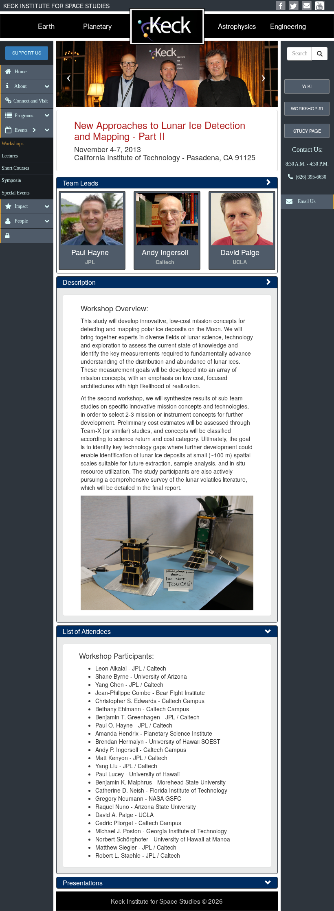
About (19, 86)
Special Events (16, 193)
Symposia (11, 180)
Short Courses (15, 168)
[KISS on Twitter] (294, 5)
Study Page (307, 130)
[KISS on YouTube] (320, 5)
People (20, 221)
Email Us (305, 201)
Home (19, 71)
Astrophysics (237, 26)
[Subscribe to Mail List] (307, 5)
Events (20, 130)
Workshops (13, 143)
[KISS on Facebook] (281, 5)
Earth (46, 26)
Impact (20, 206)
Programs (23, 115)
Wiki (307, 86)
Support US (26, 52)
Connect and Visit (30, 101)
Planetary (97, 26)
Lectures (10, 156)
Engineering (288, 26)
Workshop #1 (307, 108)
